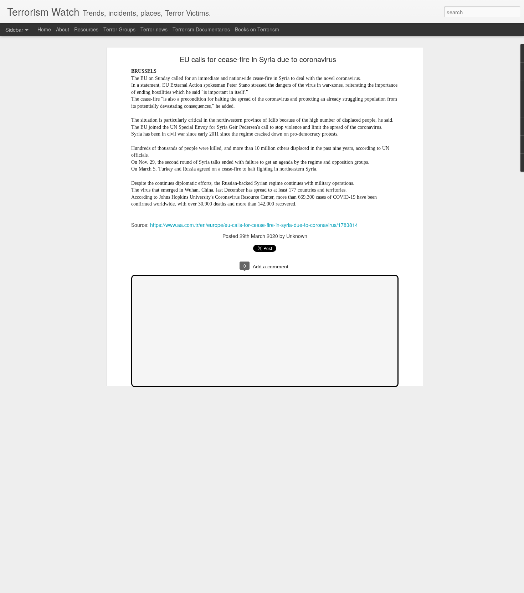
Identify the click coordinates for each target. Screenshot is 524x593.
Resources (86, 29)
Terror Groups (119, 29)
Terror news (154, 29)
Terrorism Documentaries (201, 29)
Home (44, 29)
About (62, 29)
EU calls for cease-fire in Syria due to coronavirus (258, 59)
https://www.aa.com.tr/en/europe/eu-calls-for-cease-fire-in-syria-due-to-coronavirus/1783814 (254, 224)
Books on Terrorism (257, 29)
